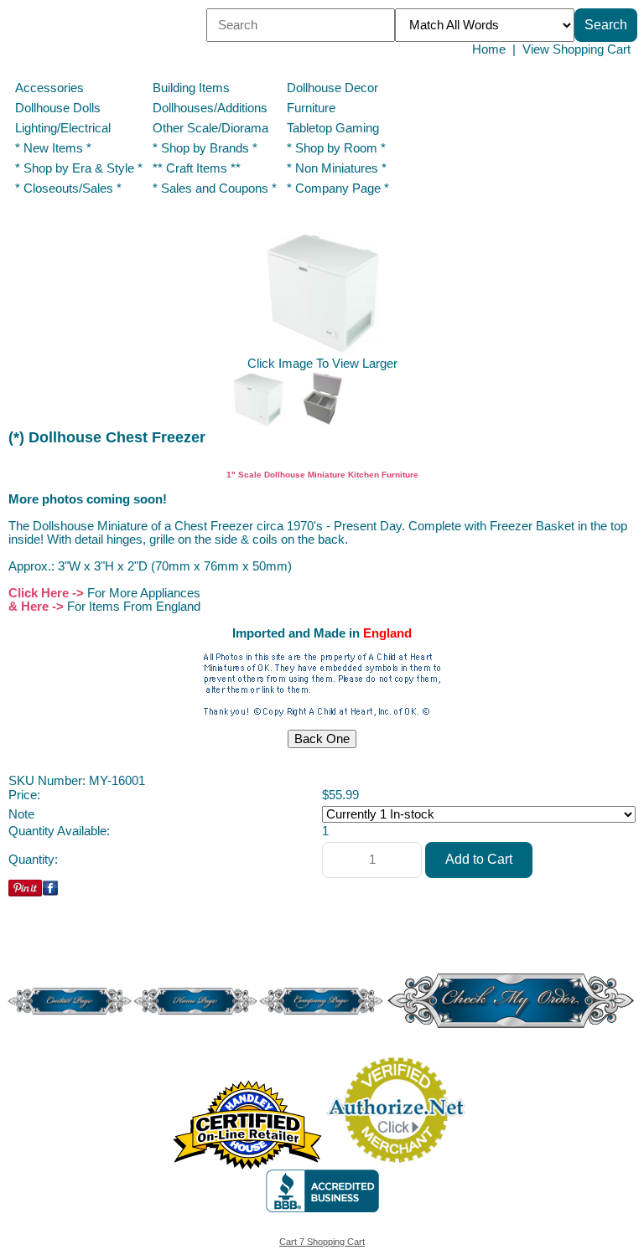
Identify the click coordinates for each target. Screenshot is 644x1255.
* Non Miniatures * (337, 168)
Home (489, 49)
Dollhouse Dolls (58, 108)
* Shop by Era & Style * (79, 168)
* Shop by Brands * (205, 148)
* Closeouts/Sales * (68, 188)
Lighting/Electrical (64, 128)
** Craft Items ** (197, 168)
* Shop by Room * (336, 148)
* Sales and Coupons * (215, 188)
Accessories (49, 88)
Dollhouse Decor (332, 88)
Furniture (311, 108)
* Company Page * (338, 188)
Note (21, 814)
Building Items (191, 88)
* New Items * (53, 148)
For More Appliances (143, 593)
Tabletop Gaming (333, 128)
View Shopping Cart (576, 49)
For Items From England (133, 606)
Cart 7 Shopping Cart (322, 1242)
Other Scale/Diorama (210, 128)
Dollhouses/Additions (210, 108)
